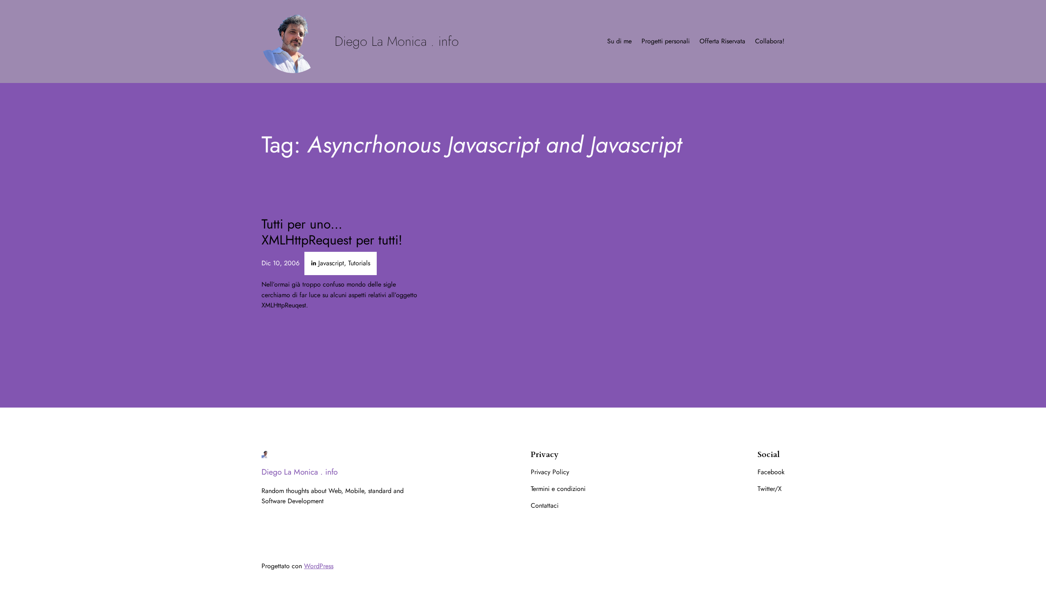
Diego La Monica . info (397, 41)
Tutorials (359, 263)
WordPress (318, 566)
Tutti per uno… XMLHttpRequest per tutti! (332, 232)
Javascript (331, 263)
